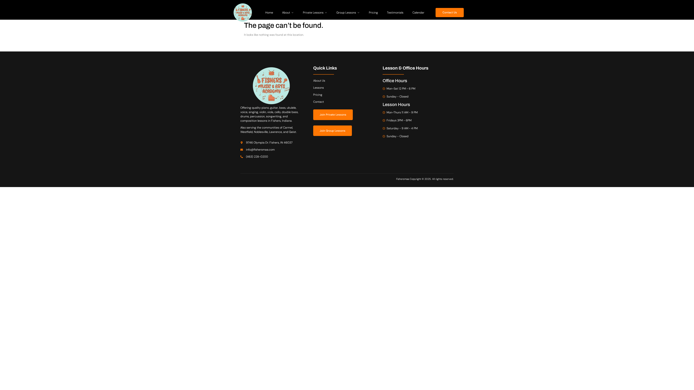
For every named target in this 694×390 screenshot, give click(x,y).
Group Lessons (346, 12)
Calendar (418, 12)
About (286, 12)
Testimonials (395, 12)
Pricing (373, 12)
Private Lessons (313, 12)
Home (269, 12)
